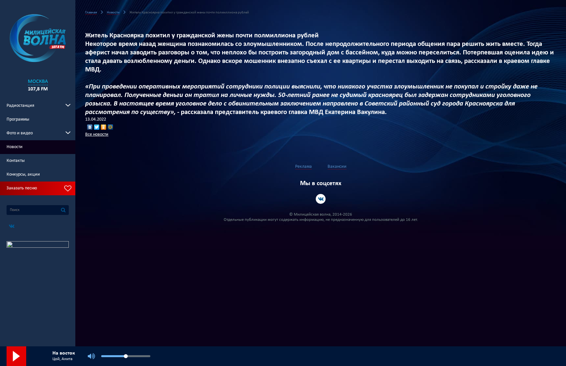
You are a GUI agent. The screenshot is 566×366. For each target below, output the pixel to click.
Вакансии (337, 166)
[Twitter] (96, 127)
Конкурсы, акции (23, 174)
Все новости (96, 134)
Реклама (303, 166)
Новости (15, 146)
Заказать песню (22, 188)
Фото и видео (20, 133)
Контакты (16, 160)
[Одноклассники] (103, 127)
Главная (91, 12)
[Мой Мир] (110, 127)
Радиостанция (20, 105)
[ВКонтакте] (89, 127)
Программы (18, 119)
